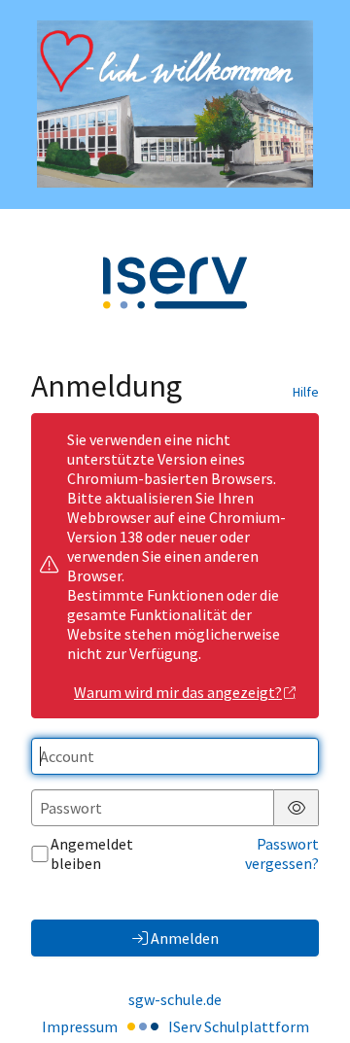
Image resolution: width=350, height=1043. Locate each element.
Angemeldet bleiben (92, 853)
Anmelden (185, 938)
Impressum (80, 1026)
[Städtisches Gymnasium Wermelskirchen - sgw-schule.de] (175, 104)
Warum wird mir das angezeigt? (178, 692)
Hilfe (306, 391)
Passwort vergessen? (282, 853)
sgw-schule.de (175, 999)
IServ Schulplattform (238, 1026)
